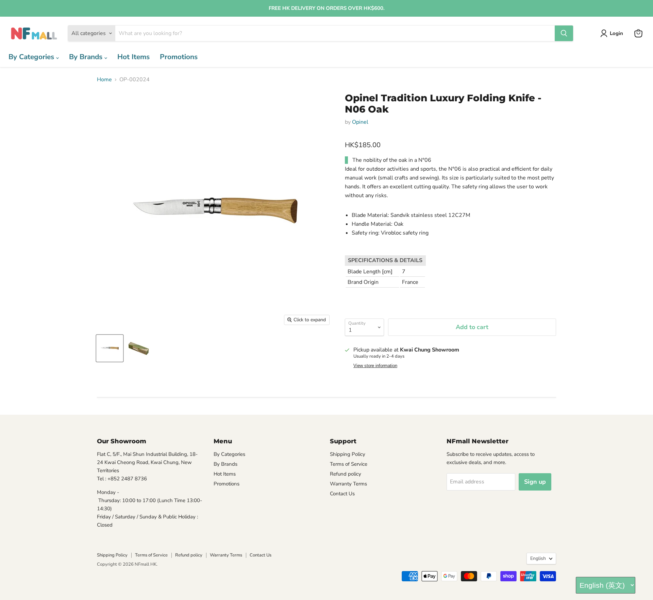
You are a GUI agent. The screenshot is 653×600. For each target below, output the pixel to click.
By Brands (86, 57)
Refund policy (345, 473)
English (538, 558)
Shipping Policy (347, 454)
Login (616, 33)
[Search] (564, 33)
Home (104, 79)
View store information (375, 365)
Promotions (179, 57)
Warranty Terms (348, 483)
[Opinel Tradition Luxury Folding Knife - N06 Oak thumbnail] (109, 348)
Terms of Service (348, 464)
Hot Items (133, 57)
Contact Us (342, 493)
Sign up (535, 482)
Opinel (360, 122)
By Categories (32, 57)
